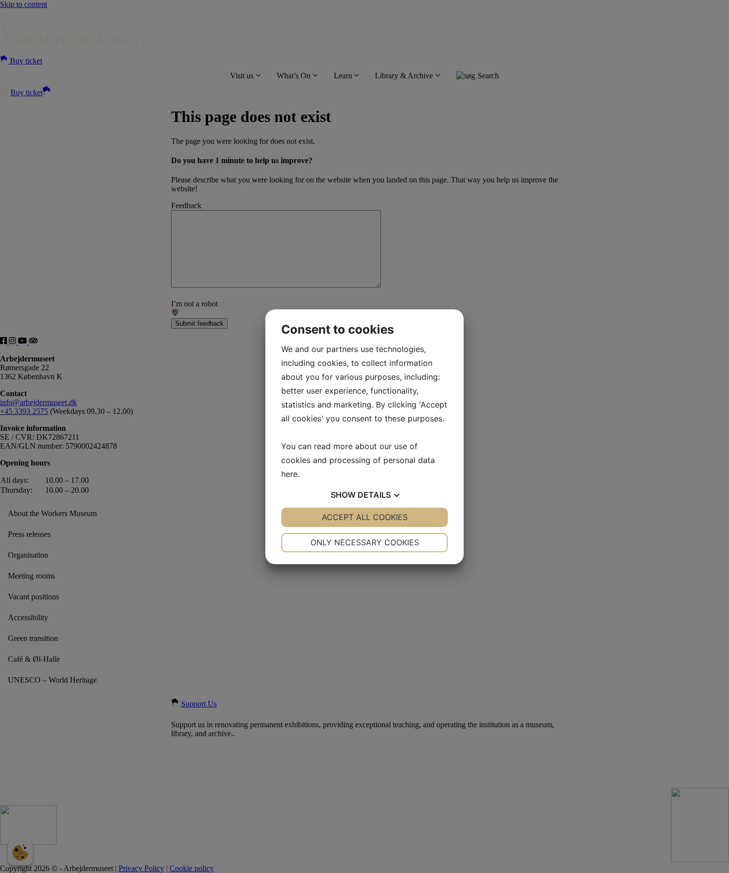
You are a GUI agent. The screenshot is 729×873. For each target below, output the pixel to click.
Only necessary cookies (364, 542)
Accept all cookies (365, 517)
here (289, 474)
